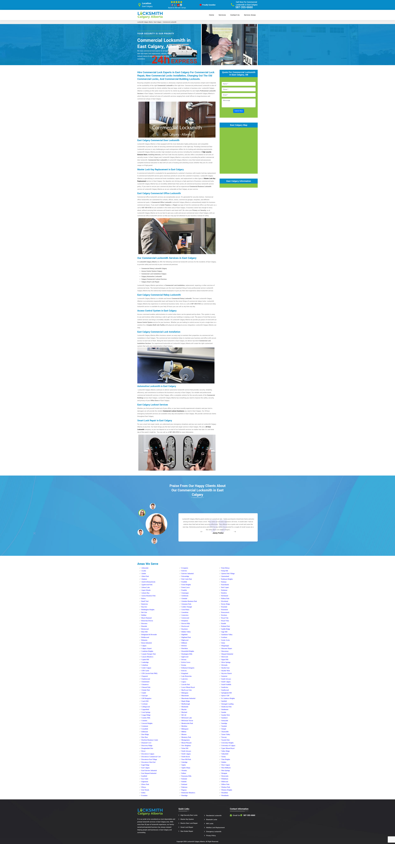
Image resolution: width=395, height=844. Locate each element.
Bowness (144, 623)
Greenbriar (184, 612)
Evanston (144, 795)
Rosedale (224, 607)
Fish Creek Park (186, 579)
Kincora (184, 670)
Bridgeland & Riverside (149, 634)
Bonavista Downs (147, 621)
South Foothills (226, 684)
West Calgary (225, 765)
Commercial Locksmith (169, 22)
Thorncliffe (225, 732)
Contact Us (234, 15)
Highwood (184, 640)
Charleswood (145, 679)
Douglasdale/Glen (147, 748)
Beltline (143, 615)
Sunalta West (225, 715)
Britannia (144, 640)
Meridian (184, 726)
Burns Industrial (146, 643)
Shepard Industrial (227, 654)
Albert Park (145, 576)
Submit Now (239, 111)
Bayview (144, 607)
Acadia (143, 571)
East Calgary (157, 22)
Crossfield (144, 729)
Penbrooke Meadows (188, 793)
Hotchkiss (184, 648)
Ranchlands (225, 584)
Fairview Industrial (187, 573)
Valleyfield (224, 754)
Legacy (183, 682)
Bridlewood (145, 637)
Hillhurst (184, 643)
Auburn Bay (145, 593)
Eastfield (144, 776)
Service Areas (250, 15)
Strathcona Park (226, 707)
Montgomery (185, 740)
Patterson (184, 787)
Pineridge (184, 795)
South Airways (226, 679)
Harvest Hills (185, 623)
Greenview (185, 615)
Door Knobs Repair (187, 831)
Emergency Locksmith (213, 832)
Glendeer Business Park (189, 601)
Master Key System (187, 819)
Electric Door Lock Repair (189, 823)
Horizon (184, 646)
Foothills (184, 582)
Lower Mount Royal (188, 687)
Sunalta (223, 712)
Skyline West (225, 670)
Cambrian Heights (147, 651)
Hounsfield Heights (187, 651)
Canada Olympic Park (148, 654)
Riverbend (224, 601)
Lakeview (184, 679)
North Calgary (186, 754)
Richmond (224, 596)
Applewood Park (146, 584)
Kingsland (184, 673)
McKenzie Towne (187, 720)
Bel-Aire (144, 612)
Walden (223, 762)
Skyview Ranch (226, 673)
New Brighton (186, 745)
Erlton (143, 793)
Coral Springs (145, 712)
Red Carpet (225, 587)
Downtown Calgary (147, 754)
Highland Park (186, 637)
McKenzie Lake (186, 718)
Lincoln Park (185, 684)
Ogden (183, 765)
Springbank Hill (226, 693)
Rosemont (224, 609)
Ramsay (224, 582)
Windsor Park (225, 787)
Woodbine (224, 793)
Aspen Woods (145, 590)
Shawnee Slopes (226, 648)
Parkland (184, 784)
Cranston (144, 720)
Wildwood (224, 781)
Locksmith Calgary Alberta (145, 22)
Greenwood (185, 618)
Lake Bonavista (186, 676)
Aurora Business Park (148, 596)
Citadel (143, 693)
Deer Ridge (145, 734)
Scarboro (224, 637)
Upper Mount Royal (227, 748)
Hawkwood (185, 626)
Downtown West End (148, 762)
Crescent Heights (146, 723)
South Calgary (226, 682)
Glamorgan (185, 593)
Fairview (184, 571)
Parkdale (184, 779)
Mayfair (183, 709)
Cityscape (144, 695)
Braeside (144, 626)
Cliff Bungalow (146, 698)
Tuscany (224, 737)
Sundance (224, 718)
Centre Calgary (146, 668)
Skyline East (225, 668)
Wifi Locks (209, 824)
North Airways (186, 751)
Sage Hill (224, 632)
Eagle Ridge (145, 765)
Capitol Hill (145, 659)
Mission (183, 734)
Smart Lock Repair (187, 827)
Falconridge (185, 576)
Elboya (143, 787)
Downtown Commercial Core (151, 756)
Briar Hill (144, 632)
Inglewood (184, 657)
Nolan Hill (184, 748)
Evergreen (184, 568)
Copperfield (145, 709)
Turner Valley (225, 734)
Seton (223, 643)
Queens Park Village (228, 573)
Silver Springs (225, 662)
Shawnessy (225, 651)
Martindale (184, 707)
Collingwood (145, 707)
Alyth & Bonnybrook (148, 582)
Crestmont (144, 726)
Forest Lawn (185, 587)
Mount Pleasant (186, 743)
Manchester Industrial (188, 698)
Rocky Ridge (225, 604)
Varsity (223, 756)
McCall (183, 715)
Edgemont (144, 781)
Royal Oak (224, 618)
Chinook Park (145, 687)
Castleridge (145, 662)
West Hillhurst (226, 768)
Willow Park (225, 784)
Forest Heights (186, 584)
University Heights (227, 743)
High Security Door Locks (189, 815)
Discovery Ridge (146, 745)
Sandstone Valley (226, 634)
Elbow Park (145, 784)
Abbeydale (144, 568)
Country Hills (145, 718)
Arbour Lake (145, 587)
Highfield (184, 634)
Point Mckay (225, 568)
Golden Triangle (186, 607)
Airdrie (143, 573)
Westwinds (224, 776)
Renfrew (224, 593)
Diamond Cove (146, 743)
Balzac (143, 598)
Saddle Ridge (225, 629)
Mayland (184, 712)
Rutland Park (225, 626)
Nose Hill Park (186, 759)
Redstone (224, 590)
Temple (223, 729)
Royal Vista (225, 621)
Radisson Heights (227, 579)
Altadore (144, 579)
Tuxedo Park (225, 740)
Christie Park (145, 690)
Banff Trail (144, 601)
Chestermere (145, 682)
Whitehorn (224, 779)
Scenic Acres (225, 640)
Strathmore (224, 709)
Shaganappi (225, 646)
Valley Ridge (225, 751)
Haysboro (184, 629)
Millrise (183, 732)
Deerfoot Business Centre (149, 740)
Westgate (224, 773)
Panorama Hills (186, 776)
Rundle (223, 623)
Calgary (143, 646)
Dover (143, 751)
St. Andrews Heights (228, 698)
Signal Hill (224, 659)
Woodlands (225, 795)
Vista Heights (225, 759)
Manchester (185, 695)
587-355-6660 (244, 7)
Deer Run (144, 737)
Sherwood (224, 657)
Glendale (184, 598)
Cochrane (144, 704)
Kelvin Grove (185, 662)
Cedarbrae (144, 665)
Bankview (144, 604)
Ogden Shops (185, 768)
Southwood (225, 690)
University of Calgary (228, 745)
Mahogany (184, 693)
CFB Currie (145, 670)
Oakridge (184, 762)
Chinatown (145, 684)
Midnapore (184, 729)
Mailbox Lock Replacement (215, 828)
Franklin (184, 590)
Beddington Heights (147, 609)
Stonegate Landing (227, 704)
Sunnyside (224, 720)
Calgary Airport (146, 648)
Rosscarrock (225, 612)
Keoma (183, 665)
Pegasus (184, 790)
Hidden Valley (186, 632)
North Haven (185, 756)
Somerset (224, 676)
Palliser (183, 773)
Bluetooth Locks (211, 820)
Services (222, 15)
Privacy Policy (211, 836)
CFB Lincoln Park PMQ (149, 673)
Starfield (224, 701)
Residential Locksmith (213, 816)
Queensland (225, 576)
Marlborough (185, 704)
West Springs (225, 770)
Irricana (183, 659)
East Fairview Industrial (149, 770)
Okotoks (184, 770)
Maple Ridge (185, 701)
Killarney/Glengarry (187, 668)
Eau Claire (144, 779)
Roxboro (224, 615)
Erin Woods (145, 790)
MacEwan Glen (186, 690)
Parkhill (183, 781)
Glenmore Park (186, 604)
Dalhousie (144, 732)
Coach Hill (144, 701)
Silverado (224, 665)
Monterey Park (186, 737)
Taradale (224, 726)
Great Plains (185, 609)
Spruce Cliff (225, 695)
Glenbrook (184, 596)
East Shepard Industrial (148, 773)
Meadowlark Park (187, 723)
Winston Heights (226, 790)
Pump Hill (224, 571)
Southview (224, 687)
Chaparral (144, 676)
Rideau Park (225, 598)
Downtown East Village (149, 759)
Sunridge (224, 723)
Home (211, 15)
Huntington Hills (186, 654)
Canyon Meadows (147, 657)
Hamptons (184, 621)
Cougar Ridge (145, 715)
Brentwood (145, 629)
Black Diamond (146, 618)
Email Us (236, 815)
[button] (154, 540)
